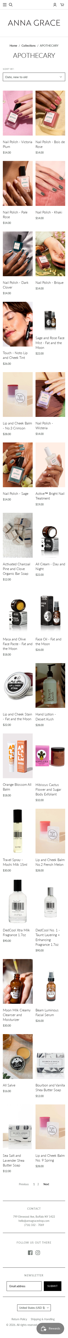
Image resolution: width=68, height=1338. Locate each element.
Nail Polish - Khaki (49, 212)
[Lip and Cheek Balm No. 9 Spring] (50, 1126)
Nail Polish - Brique (49, 282)
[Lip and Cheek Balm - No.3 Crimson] (18, 394)
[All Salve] (18, 1056)
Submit (52, 1286)
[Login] (55, 5)
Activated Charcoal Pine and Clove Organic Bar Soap (16, 569)
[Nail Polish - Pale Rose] (18, 183)
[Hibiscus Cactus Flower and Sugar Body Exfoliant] (50, 755)
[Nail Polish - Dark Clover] (18, 253)
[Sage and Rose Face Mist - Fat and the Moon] (50, 317)
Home (13, 45)
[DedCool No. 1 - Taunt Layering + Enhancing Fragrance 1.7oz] (50, 901)
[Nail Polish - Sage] (18, 464)
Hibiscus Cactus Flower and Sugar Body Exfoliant (48, 789)
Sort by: (8, 68)
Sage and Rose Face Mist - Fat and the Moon (50, 342)
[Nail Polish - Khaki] (50, 183)
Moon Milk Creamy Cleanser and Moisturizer (17, 1015)
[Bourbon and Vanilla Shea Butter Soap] (50, 1056)
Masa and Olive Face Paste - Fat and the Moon (17, 644)
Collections (29, 45)
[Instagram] (38, 1252)
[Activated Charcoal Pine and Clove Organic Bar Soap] (18, 535)
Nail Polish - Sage (15, 493)
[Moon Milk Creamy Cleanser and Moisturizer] (18, 981)
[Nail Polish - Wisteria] (50, 394)
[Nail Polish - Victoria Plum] (18, 113)
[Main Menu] (5, 5)
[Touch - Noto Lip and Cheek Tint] (18, 324)
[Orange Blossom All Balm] (18, 755)
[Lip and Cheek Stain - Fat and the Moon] (18, 685)
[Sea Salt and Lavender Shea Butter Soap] (18, 1126)
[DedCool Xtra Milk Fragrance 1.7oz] (18, 901)
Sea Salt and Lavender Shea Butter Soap (13, 1160)
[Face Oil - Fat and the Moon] (50, 610)
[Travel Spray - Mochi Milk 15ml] (18, 831)
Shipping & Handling (43, 1319)
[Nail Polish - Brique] (50, 253)
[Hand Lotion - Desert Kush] (50, 685)
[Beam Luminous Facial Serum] (50, 981)
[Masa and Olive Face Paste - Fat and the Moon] (18, 610)
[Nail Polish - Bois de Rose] (50, 113)
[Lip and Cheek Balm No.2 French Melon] (50, 831)
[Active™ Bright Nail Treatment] (50, 464)
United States (32, 1307)
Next (46, 1184)
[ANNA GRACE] (34, 22)
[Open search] (11, 5)
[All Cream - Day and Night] (50, 535)
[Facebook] (30, 1252)
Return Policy (19, 1319)
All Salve (9, 1085)
